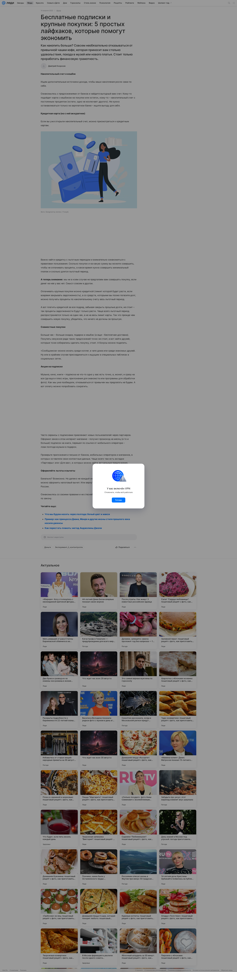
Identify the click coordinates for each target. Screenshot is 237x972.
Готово (118, 500)
